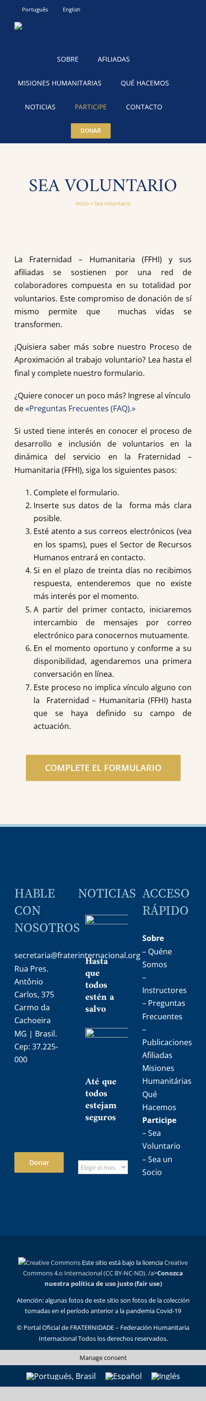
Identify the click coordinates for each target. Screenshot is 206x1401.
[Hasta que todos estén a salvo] (119, 934)
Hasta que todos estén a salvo (99, 985)
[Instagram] (21, 1089)
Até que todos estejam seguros (100, 1100)
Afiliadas (157, 1055)
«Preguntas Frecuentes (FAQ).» (80, 408)
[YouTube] (41, 1089)
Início (82, 203)
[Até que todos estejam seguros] (119, 1051)
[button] (132, 131)
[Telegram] (21, 1113)
